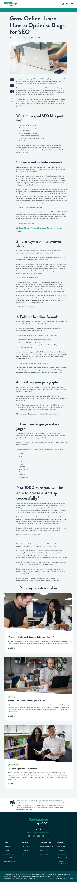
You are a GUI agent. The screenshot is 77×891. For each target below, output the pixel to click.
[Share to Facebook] (12, 79)
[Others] (12, 91)
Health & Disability (9, 861)
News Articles (44, 850)
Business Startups (9, 854)
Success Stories (44, 854)
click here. (38, 535)
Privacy (71, 878)
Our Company (61, 846)
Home (5, 10)
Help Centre (12, 10)
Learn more (56, 876)
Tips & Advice (26, 846)
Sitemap (62, 878)
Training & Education (10, 857)
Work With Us (61, 854)
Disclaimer (53, 878)
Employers (7, 850)
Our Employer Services (46, 846)
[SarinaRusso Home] (10, 4)
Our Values (60, 850)
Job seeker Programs (46, 857)
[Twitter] (48, 836)
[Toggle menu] (72, 4)
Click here (39, 207)
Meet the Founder (62, 857)
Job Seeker (7, 846)
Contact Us (25, 850)
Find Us (24, 854)
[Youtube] (38, 836)
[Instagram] (34, 836)
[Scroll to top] (74, 814)
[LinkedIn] (43, 836)
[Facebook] (29, 836)
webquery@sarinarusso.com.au (38, 832)
